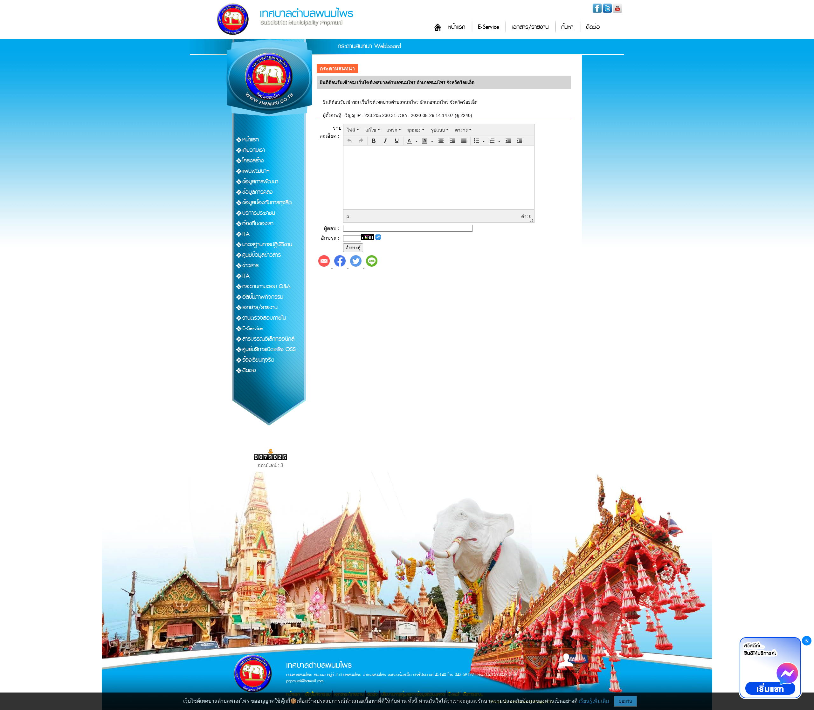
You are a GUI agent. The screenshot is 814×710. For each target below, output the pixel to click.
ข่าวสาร (250, 265)
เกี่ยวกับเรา (253, 150)
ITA (246, 234)
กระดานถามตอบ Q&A (266, 286)
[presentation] (353, 129)
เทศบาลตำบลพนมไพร (307, 13)
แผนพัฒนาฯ (256, 171)
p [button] (348, 216)
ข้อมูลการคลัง (257, 192)
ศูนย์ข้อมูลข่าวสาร (261, 255)
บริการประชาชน (258, 213)
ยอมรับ (625, 701)
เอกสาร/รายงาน (530, 27)
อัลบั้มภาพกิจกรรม (262, 297)
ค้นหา (567, 27)
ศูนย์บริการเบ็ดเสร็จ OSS (269, 349)
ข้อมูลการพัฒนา (260, 181)
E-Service (488, 27)
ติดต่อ (593, 27)
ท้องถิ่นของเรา (257, 223)
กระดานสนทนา (337, 68)
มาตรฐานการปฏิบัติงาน (267, 244)
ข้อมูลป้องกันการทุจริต (267, 202)
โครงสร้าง (253, 160)
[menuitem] (353, 129)
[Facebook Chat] (770, 668)
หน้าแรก (456, 27)
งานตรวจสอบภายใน (264, 318)
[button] (349, 141)
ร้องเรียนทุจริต (258, 360)
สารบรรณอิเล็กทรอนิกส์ (268, 339)
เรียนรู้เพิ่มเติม (594, 701)
